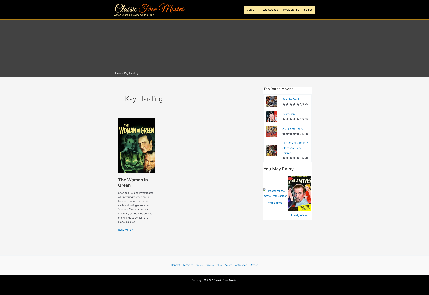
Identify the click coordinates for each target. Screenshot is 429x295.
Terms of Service (193, 265)
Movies (254, 265)
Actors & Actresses (236, 265)
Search (308, 9)
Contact (175, 265)
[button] (255, 10)
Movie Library (291, 9)
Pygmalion (288, 114)
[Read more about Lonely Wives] (299, 193)
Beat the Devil (290, 99)
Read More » (125, 230)
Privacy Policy (213, 265)
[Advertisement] (214, 46)
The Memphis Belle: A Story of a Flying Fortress (295, 148)
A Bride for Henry (292, 128)
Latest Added (270, 9)
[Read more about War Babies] (275, 193)
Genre (250, 9)
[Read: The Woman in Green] (136, 145)
